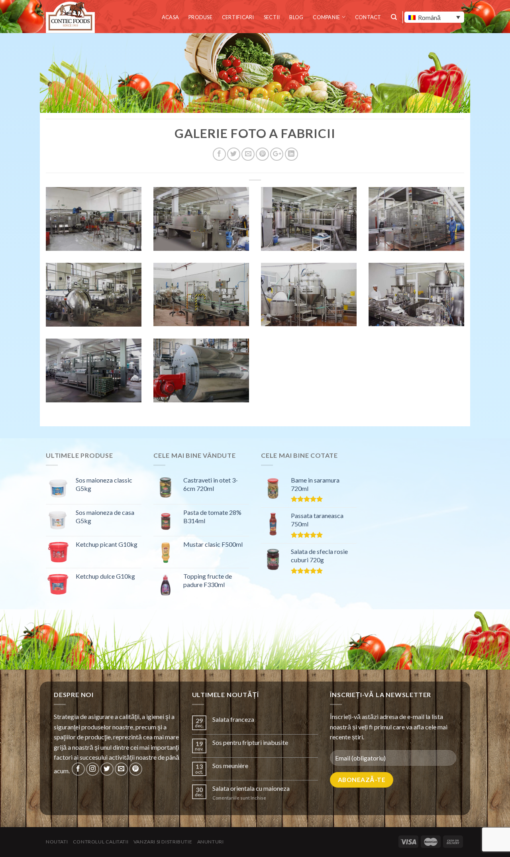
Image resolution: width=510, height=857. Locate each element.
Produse (200, 17)
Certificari (238, 17)
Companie (326, 17)
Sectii (272, 17)
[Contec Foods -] (72, 17)
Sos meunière (230, 765)
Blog (296, 17)
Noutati (57, 842)
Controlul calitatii (101, 842)
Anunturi (210, 842)
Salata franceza (233, 719)
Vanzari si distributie (162, 842)
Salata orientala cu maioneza (251, 788)
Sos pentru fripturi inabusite (250, 742)
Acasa (170, 17)
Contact (368, 17)
